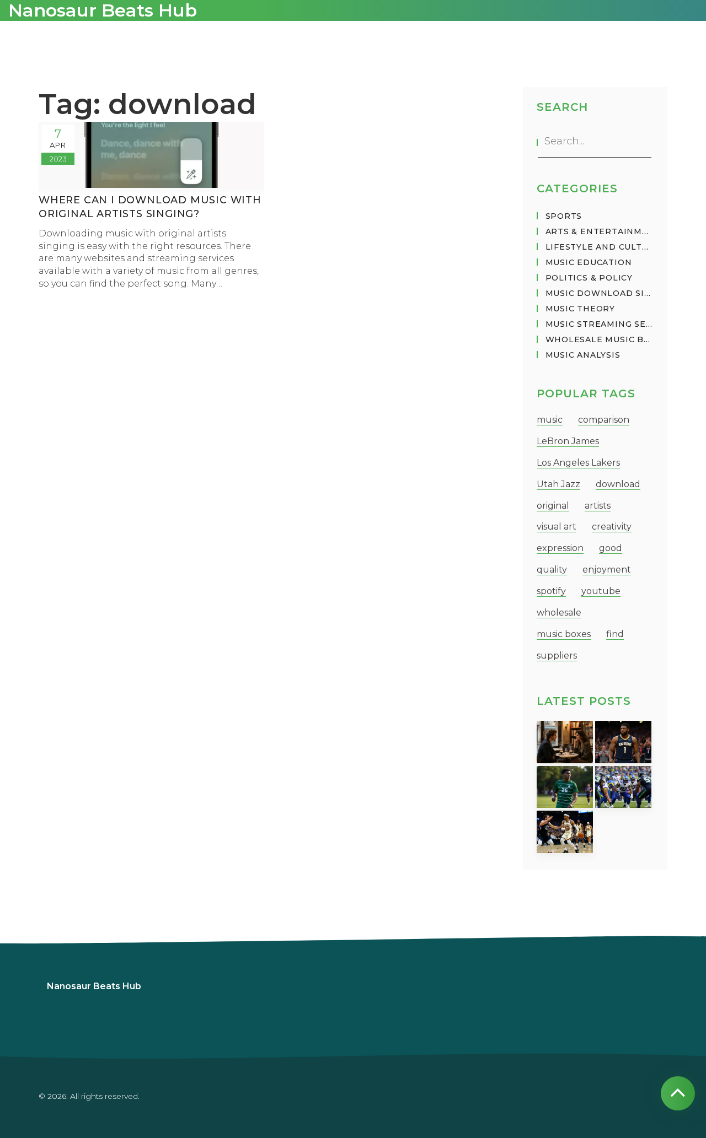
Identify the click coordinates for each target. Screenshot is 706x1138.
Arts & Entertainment (599, 231)
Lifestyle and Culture (599, 247)
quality (552, 569)
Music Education (588, 262)
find (615, 634)
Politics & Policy (589, 278)
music (550, 419)
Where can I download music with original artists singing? (150, 207)
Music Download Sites (599, 293)
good (610, 548)
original (553, 505)
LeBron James (568, 441)
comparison (603, 419)
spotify (551, 591)
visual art (556, 526)
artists (598, 505)
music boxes (564, 634)
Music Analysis (583, 355)
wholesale (559, 612)
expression (560, 548)
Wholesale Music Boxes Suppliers (599, 339)
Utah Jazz (558, 484)
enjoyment (606, 569)
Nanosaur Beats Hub (94, 986)
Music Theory (580, 309)
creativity (612, 526)
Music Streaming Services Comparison (599, 324)
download (618, 484)
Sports (563, 216)
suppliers (557, 655)
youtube (601, 591)
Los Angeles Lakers (578, 462)
